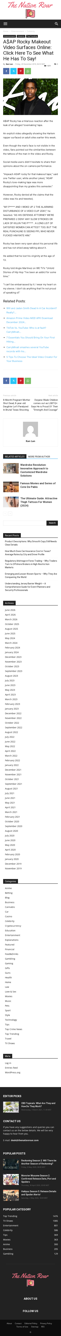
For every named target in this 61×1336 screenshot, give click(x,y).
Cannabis (10, 906)
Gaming (9, 963)
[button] (5, 24)
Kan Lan (9, 64)
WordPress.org (12, 1072)
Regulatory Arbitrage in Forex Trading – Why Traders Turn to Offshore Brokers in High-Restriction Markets (31, 564)
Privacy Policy (46, 1323)
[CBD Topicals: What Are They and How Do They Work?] (11, 1107)
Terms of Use (22, 1326)
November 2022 (13, 718)
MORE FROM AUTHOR (39, 456)
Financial (9, 949)
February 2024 (12, 647)
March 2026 (11, 619)
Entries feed (11, 1067)
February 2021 (12, 816)
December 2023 (13, 656)
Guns (7, 972)
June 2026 (10, 609)
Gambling (10, 958)
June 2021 (10, 797)
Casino (8, 916)
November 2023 (13, 661)
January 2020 (12, 859)
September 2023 (13, 671)
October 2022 (12, 722)
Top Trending (32, 36)
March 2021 (11, 812)
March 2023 (11, 699)
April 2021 (10, 807)
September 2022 (13, 727)
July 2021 (9, 793)
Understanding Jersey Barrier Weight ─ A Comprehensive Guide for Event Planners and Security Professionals (27, 586)
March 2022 (11, 755)
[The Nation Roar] (30, 10)
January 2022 (12, 765)
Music (8, 1000)
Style (7, 1015)
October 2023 (12, 666)
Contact (18, 1323)
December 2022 (13, 713)
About (9, 1323)
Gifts (7, 968)
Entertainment (17, 31)
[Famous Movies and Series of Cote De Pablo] (11, 487)
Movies (8, 996)
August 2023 (11, 675)
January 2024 (12, 652)
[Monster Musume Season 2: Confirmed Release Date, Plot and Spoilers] (11, 1179)
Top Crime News (13, 1029)
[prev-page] (5, 514)
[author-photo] (30, 436)
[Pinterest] (21, 71)
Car (7, 911)
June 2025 (10, 633)
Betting (9, 892)
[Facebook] (6, 71)
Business (9, 902)
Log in (8, 1063)
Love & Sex (10, 991)
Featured (9, 944)
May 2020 (10, 844)
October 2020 (12, 821)
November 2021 (13, 774)
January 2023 (12, 708)
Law (7, 986)
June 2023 (10, 685)
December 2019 (13, 863)
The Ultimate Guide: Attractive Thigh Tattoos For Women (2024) (38, 502)
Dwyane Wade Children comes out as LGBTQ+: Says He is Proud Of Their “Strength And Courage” (44, 405)
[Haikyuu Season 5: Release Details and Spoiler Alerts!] (11, 1195)
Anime (8, 888)
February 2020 (12, 854)
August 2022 (11, 732)
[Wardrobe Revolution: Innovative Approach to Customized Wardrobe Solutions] (11, 468)
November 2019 (13, 868)
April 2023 (10, 694)
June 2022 (10, 741)
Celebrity (31, 31)
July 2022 (9, 736)
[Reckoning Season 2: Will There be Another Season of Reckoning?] (11, 1164)
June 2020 (10, 840)
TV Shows (10, 1043)
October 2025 (12, 624)
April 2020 (10, 849)
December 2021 (13, 769)
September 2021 (13, 783)
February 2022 (12, 760)
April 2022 (10, 750)
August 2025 (11, 628)
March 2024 (11, 642)
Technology (11, 1019)
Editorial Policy (31, 1323)
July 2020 (9, 835)
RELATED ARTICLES (15, 456)
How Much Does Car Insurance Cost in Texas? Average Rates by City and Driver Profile (28, 553)
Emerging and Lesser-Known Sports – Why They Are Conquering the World (31, 575)
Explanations (11, 939)
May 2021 (10, 802)
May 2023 (10, 689)
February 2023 (12, 703)
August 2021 (11, 788)
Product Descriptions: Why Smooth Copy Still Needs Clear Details (31, 543)
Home (5, 31)
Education (10, 930)
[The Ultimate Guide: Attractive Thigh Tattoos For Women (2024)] (11, 502)
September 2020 (13, 826)
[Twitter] (13, 71)
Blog (7, 897)
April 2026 (10, 614)
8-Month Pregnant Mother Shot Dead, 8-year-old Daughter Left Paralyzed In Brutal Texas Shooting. (16, 405)
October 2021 (12, 779)
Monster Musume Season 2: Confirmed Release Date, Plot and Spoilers (38, 1178)
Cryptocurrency (13, 925)
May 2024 (10, 638)
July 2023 (9, 680)
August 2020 (11, 830)
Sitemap (34, 1326)
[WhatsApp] (28, 71)
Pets (7, 1005)
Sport (8, 1010)
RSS (43, 1326)
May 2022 (10, 746)
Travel (8, 1038)
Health (8, 977)
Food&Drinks (11, 953)
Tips (7, 1024)
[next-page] (10, 514)
